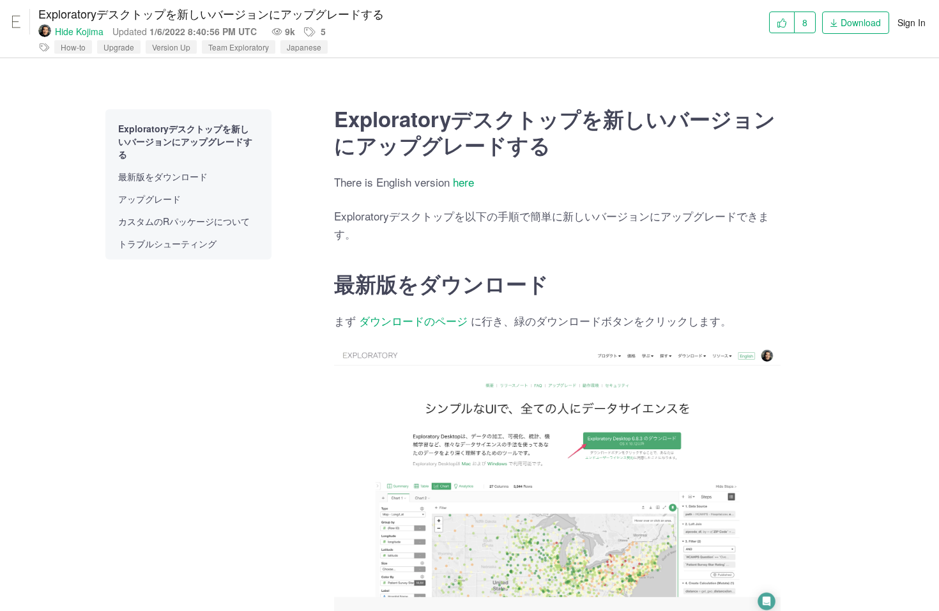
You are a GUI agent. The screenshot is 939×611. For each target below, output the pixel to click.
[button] (855, 20)
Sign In (911, 22)
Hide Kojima (79, 31)
